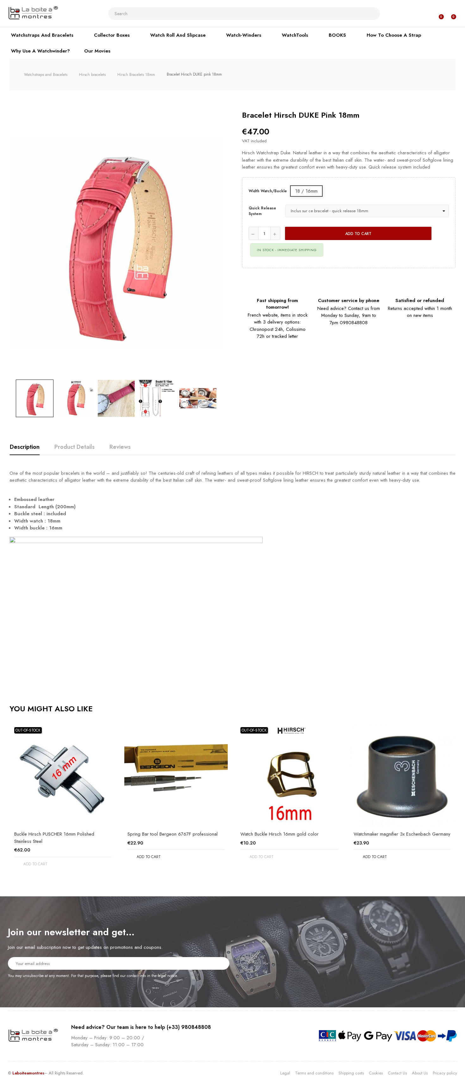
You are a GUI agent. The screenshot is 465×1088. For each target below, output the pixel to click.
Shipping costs (351, 1073)
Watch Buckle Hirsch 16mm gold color (279, 834)
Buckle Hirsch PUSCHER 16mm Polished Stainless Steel (54, 838)
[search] (373, 13)
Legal (285, 1073)
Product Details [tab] (74, 447)
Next (223, 398)
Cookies (376, 1073)
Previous (9, 398)
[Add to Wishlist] (442, 233)
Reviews (120, 447)
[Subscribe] (221, 963)
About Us (420, 1073)
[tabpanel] (63, 800)
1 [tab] (232, 882)
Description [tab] (25, 447)
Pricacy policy (445, 1073)
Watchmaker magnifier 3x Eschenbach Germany (402, 834)
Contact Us (397, 1073)
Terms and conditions (314, 1073)
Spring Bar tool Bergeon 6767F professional (172, 834)
